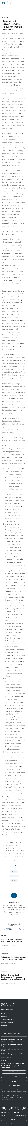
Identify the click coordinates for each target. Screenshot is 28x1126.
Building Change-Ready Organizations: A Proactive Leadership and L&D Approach (13, 977)
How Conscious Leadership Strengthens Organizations (11, 940)
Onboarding (4, 953)
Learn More (10, 1099)
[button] (22, 1)
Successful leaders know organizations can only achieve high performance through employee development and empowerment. (14, 849)
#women (14, 880)
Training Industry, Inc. (9, 2)
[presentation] (5, 929)
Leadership (5, 17)
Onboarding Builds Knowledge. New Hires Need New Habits (13, 958)
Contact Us (14, 1119)
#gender (14, 871)
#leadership (14, 876)
